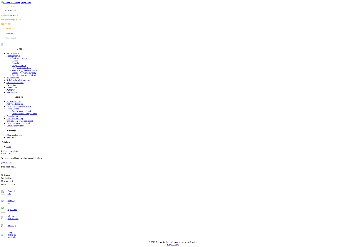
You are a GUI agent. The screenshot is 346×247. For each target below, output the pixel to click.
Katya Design (173, 244)
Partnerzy (12, 225)
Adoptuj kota (11, 192)
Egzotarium (12, 209)
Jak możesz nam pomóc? (13, 217)
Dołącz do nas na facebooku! (12, 234)
